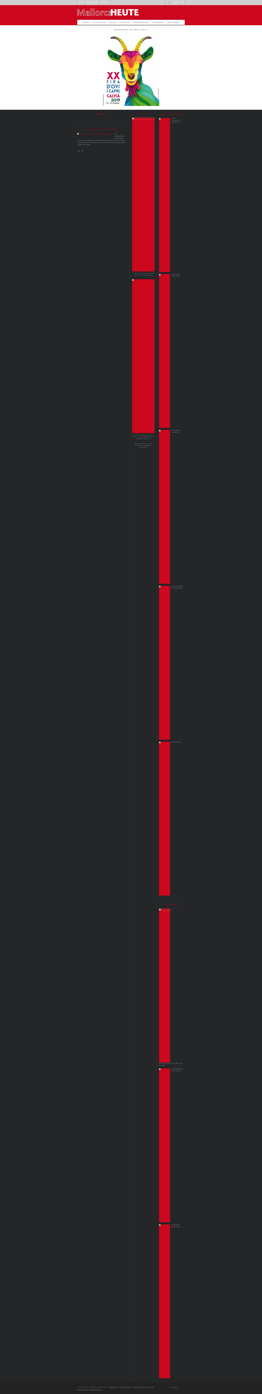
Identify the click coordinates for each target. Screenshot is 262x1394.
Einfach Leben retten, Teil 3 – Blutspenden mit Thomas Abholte (143, 436)
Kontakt (105, 2)
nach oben (173, 1387)
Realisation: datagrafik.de (89, 1389)
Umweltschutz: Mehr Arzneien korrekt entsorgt (143, 445)
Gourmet (158, 22)
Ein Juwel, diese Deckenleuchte (177, 587)
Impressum (114, 1387)
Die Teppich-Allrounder (175, 1225)
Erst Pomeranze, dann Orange (177, 1070)
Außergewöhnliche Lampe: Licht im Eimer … (171, 1064)
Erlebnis (173, 22)
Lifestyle (99, 22)
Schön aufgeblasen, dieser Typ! (176, 120)
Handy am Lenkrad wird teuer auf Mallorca (143, 274)
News (86, 22)
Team (81, 2)
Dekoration (141, 22)
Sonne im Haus (176, 742)
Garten (124, 22)
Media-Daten (92, 2)
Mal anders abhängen (175, 431)
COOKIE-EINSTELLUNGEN (143, 1387)
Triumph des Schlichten (175, 275)
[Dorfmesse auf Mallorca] (131, 105)
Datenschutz (126, 1387)
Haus (113, 22)
